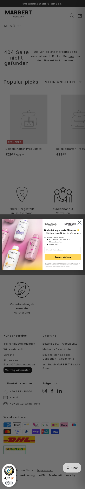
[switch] (9, 483)
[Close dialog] (79, 222)
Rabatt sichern (63, 257)
